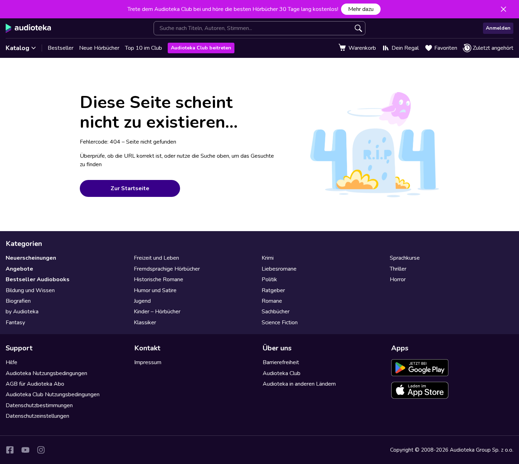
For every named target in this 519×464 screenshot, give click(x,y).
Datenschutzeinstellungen (37, 416)
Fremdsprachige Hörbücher (167, 269)
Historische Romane (158, 279)
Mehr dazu (361, 9)
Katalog (17, 48)
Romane (272, 301)
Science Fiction (280, 322)
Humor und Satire (155, 290)
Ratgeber (273, 290)
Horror (398, 279)
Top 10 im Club (143, 48)
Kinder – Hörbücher (157, 311)
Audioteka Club (281, 373)
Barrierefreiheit (281, 362)
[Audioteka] (28, 28)
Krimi (268, 258)
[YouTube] (25, 450)
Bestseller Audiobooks (38, 279)
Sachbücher (276, 311)
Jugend (142, 301)
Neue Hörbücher (99, 48)
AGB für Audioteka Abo (35, 384)
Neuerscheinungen (31, 258)
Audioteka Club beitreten (201, 47)
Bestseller (60, 48)
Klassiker (145, 322)
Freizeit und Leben (156, 258)
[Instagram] (41, 450)
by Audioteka (22, 311)
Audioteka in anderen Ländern (299, 384)
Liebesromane (279, 269)
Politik (269, 279)
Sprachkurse (405, 258)
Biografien (18, 301)
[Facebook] (10, 450)
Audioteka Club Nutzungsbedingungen (53, 394)
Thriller (398, 269)
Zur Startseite (130, 188)
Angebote (19, 269)
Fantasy (15, 322)
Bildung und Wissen (30, 290)
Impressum (147, 362)
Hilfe (11, 362)
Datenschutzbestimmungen (39, 405)
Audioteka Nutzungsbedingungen (46, 373)
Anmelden (498, 28)
